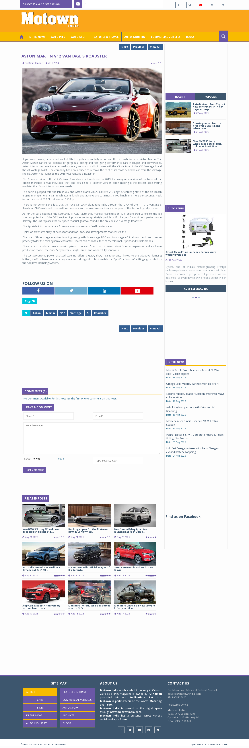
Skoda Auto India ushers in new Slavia (133, 569)
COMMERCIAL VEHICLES (165, 37)
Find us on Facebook (183, 516)
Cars (40, 699)
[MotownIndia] (52, 19)
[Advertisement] (162, 20)
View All (155, 47)
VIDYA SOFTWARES (218, 744)
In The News (176, 362)
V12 (62, 313)
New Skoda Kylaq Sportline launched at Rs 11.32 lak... (130, 530)
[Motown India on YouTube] (201, 5)
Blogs (190, 37)
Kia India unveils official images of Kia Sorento (89, 569)
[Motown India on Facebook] (178, 5)
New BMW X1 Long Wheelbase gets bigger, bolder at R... (40, 530)
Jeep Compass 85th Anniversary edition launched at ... (41, 607)
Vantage (76, 313)
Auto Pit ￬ (58, 37)
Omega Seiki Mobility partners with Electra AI (192, 383)
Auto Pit (32, 692)
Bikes (40, 707)
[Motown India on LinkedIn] (223, 5)
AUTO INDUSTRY (134, 37)
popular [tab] (211, 96)
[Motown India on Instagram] (212, 5)
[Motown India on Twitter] (189, 5)
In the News (37, 37)
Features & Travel (106, 37)
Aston (37, 313)
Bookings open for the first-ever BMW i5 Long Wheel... (88, 530)
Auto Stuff (79, 37)
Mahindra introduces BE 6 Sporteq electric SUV (89, 607)
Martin (50, 313)
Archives (68, 715)
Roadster (100, 313)
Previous (139, 47)
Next (124, 47)
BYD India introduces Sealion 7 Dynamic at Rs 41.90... (41, 569)
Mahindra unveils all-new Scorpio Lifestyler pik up (134, 607)
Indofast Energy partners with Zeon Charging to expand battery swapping (194, 450)
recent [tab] (180, 96)
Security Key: (32, 458)
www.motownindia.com (125, 712)
